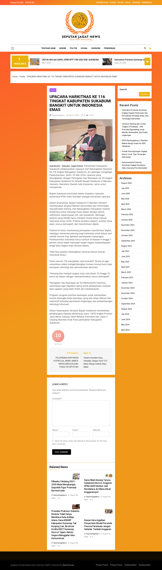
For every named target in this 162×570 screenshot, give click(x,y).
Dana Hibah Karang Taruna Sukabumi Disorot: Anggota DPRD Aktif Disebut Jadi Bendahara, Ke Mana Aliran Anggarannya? (98, 486)
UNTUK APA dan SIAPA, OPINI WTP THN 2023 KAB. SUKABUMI (52, 60)
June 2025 (125, 256)
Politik (22, 76)
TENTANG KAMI (102, 3)
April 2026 (125, 204)
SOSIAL (128, 3)
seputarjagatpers (58, 115)
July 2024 (125, 314)
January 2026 (126, 220)
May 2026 (125, 199)
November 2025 (127, 230)
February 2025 (127, 277)
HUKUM (113, 3)
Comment (57, 398)
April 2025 (125, 267)
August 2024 (126, 309)
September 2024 (128, 303)
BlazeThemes (68, 565)
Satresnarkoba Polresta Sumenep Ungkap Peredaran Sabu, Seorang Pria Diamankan (134, 165)
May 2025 (125, 262)
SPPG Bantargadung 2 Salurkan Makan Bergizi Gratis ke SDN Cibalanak (135, 143)
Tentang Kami (130, 565)
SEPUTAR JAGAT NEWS (81, 36)
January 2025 (126, 283)
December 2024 (127, 288)
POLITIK (120, 3)
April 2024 (125, 330)
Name (55, 430)
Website (96, 430)
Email (75, 430)
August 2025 (126, 246)
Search (123, 89)
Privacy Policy (102, 565)
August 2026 (126, 183)
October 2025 (127, 235)
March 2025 (126, 272)
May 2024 (125, 325)
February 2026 (127, 214)
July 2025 (125, 251)
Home (15, 76)
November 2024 (127, 293)
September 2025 (128, 241)
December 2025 (127, 225)
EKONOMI (136, 3)
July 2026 (125, 188)
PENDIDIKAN (146, 3)
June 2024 (125, 319)
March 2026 (126, 209)
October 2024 (127, 298)
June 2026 (125, 193)
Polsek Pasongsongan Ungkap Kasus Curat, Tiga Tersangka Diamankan (134, 154)
